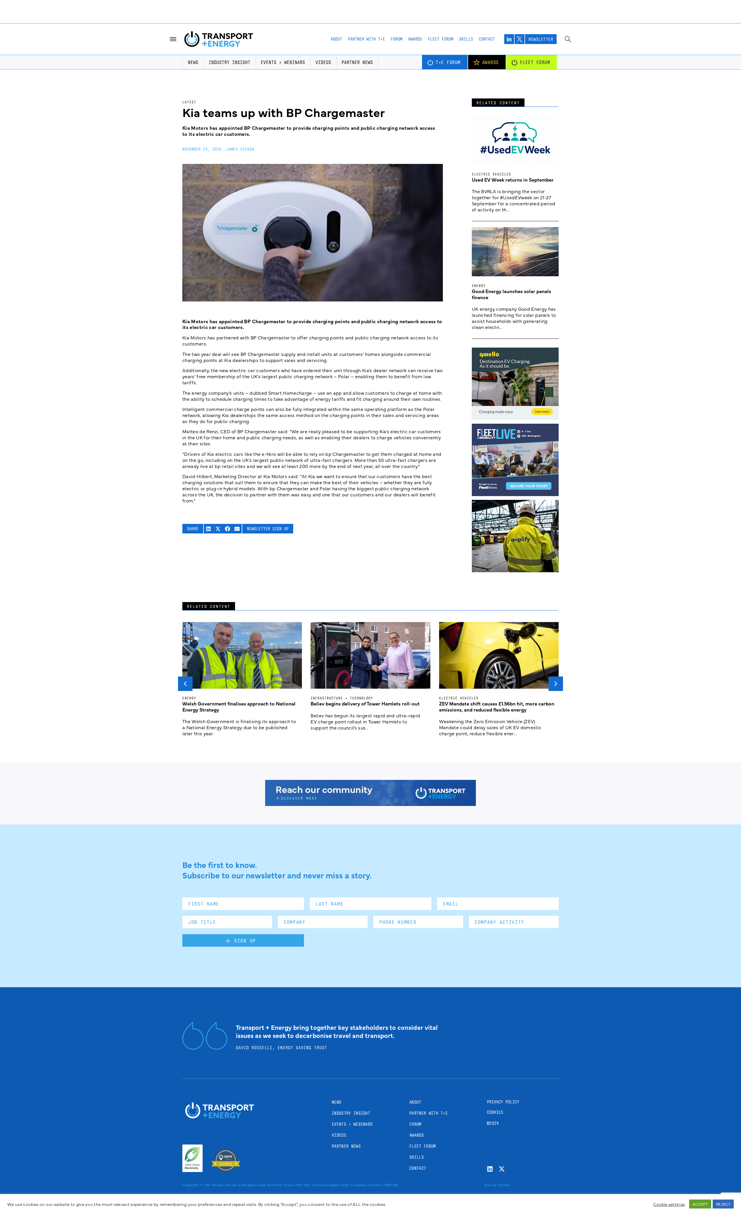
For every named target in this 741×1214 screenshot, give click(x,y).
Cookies (495, 1076)
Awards (415, 3)
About (336, 3)
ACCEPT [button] (700, 1203)
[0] (515, 382)
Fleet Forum (440, 3)
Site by (490, 1149)
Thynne (503, 1149)
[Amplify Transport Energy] (515, 534)
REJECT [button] (723, 1203)
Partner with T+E (366, 3)
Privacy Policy (503, 1066)
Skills (466, 3)
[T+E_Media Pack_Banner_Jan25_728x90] (370, 768)
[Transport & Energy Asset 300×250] (515, 458)
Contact (487, 3)
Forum (396, 3)
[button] (208, 493)
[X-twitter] (502, 1133)
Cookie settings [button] (669, 1204)
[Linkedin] (490, 1133)
